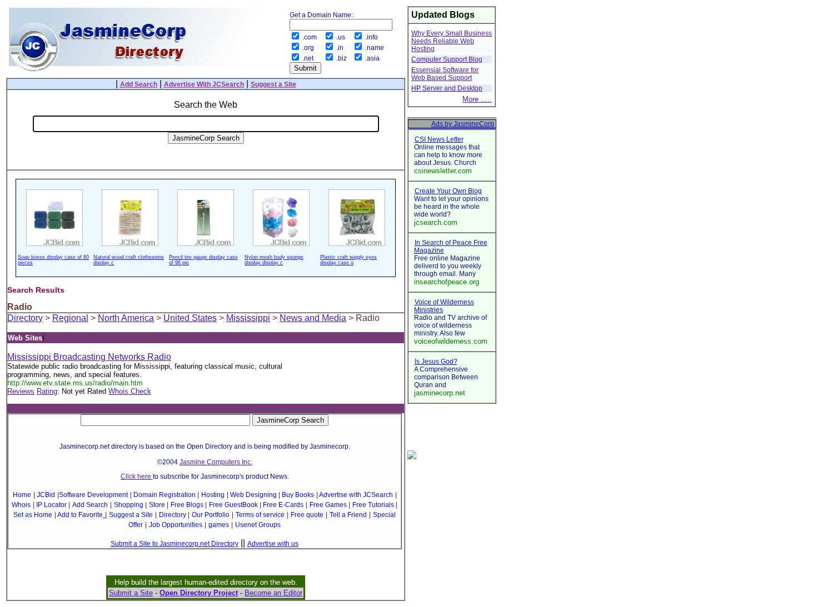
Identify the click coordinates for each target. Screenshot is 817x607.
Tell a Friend (348, 515)
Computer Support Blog (446, 59)
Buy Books (298, 495)
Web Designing (253, 495)
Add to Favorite (80, 515)
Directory (25, 318)
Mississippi (248, 318)
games (218, 525)
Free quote (307, 515)
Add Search (90, 505)
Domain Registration (164, 495)
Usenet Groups (258, 525)
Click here (137, 476)
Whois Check (129, 391)
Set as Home (32, 515)
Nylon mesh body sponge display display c (274, 259)
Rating (47, 391)
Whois (21, 505)
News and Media (313, 318)
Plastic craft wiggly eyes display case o (348, 259)
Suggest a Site (131, 515)
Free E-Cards (283, 505)
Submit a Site (131, 593)
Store (157, 505)
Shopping (128, 505)
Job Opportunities (175, 525)
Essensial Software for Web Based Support (445, 74)
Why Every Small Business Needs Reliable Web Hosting (451, 41)
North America (126, 318)
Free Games (328, 505)
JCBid (46, 495)
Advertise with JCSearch (356, 495)
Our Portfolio (211, 515)
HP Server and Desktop (446, 88)
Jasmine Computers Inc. (216, 462)
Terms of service (260, 515)
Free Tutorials (373, 505)
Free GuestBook (233, 505)
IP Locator (51, 505)
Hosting (213, 495)
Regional (70, 318)
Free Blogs (187, 505)
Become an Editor (273, 593)
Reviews (20, 391)
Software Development (93, 495)
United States (190, 318)
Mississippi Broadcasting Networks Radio (89, 357)
